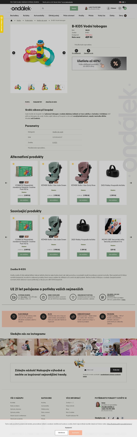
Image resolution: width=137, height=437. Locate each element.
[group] (24, 183)
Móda (43, 419)
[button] (24, 198)
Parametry (37, 102)
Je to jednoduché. (67, 2)
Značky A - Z (69, 402)
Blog (67, 409)
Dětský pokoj (45, 409)
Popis (27, 102)
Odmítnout (61, 432)
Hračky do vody (58, 132)
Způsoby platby (15, 412)
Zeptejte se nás (88, 53)
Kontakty (12, 402)
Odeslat (116, 370)
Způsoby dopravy (15, 409)
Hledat (74, 8)
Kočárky (43, 402)
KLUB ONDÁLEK (23, 314)
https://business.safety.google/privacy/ (119, 424)
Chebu (123, 299)
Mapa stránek (70, 406)
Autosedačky (45, 406)
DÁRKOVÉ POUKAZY (84, 314)
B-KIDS (55, 142)
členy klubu (24, 297)
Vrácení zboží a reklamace (18, 415)
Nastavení (68, 427)
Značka (51, 102)
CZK (122, 2)
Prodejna (110, 314)
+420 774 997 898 (108, 409)
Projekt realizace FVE (72, 415)
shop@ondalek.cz (107, 407)
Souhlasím (75, 432)
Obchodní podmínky (16, 419)
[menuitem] (15, 15)
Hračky (43, 415)
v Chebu (115, 316)
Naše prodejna (14, 406)
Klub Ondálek (70, 412)
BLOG (50, 314)
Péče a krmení (45, 412)
